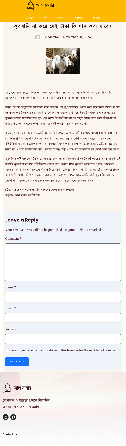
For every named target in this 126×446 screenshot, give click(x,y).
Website (10, 329)
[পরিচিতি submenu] (102, 18)
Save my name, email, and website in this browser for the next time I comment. (63, 350)
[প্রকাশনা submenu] (84, 18)
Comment (13, 239)
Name (10, 287)
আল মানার (45, 5)
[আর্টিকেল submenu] (66, 18)
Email (10, 308)
